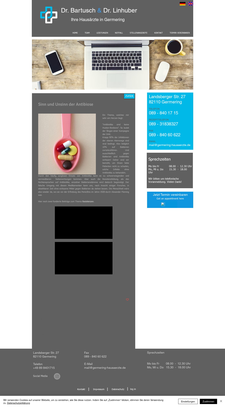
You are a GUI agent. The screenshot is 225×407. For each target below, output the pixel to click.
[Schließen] (221, 401)
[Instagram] (57, 376)
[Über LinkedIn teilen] (55, 289)
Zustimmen (208, 401)
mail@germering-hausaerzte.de (105, 367)
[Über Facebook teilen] (39, 289)
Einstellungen (188, 401)
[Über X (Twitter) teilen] (47, 289)
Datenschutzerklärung (18, 403)
